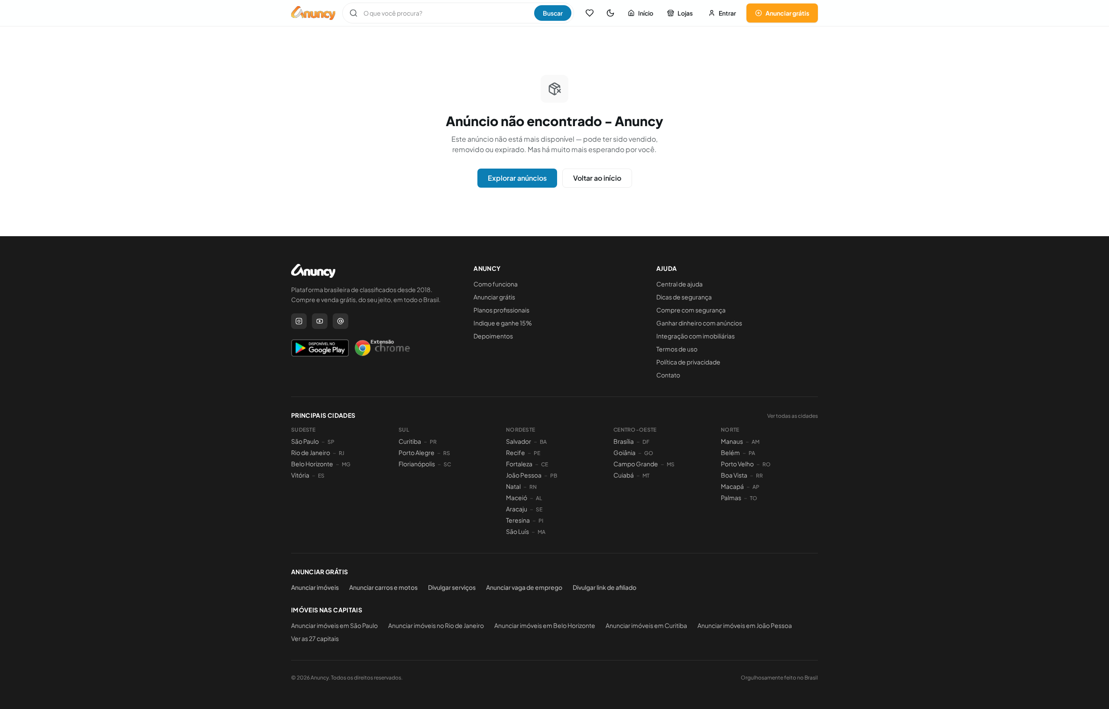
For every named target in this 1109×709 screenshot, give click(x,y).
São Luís (517, 531)
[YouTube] (320, 321)
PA (752, 453)
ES (321, 475)
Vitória (300, 475)
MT (645, 475)
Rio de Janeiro (310, 452)
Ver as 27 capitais (315, 638)
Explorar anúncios (517, 177)
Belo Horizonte (312, 464)
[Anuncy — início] (313, 13)
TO (753, 498)
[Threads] (340, 321)
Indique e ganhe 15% (502, 323)
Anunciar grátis (787, 13)
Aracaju (516, 509)
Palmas (731, 497)
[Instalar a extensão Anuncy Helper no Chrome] (382, 348)
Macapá (732, 486)
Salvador (518, 441)
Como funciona (495, 284)
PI (540, 520)
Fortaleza (519, 464)
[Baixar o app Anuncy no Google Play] (320, 348)
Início (645, 13)
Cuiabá (623, 475)
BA (543, 442)
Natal (513, 486)
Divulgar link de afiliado (604, 587)
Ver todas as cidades (792, 416)
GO (648, 453)
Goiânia (624, 452)
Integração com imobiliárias (695, 336)
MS (670, 464)
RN (533, 487)
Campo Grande (635, 464)
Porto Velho (737, 464)
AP (755, 487)
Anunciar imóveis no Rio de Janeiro (436, 625)
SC (447, 464)
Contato (668, 375)
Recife (515, 452)
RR (759, 475)
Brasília (623, 441)
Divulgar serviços (452, 587)
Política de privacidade (688, 362)
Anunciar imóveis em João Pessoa (744, 625)
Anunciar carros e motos (383, 587)
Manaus (732, 441)
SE (539, 509)
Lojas (685, 13)
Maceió (516, 497)
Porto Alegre (417, 452)
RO (766, 464)
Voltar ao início (597, 177)
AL (539, 498)
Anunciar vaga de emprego (524, 587)
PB (553, 475)
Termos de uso (676, 349)
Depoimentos (493, 336)
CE (544, 464)
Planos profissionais (501, 310)
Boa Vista (734, 475)
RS (446, 453)
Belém (730, 452)
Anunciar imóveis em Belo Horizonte (544, 625)
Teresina (518, 520)
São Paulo (305, 441)
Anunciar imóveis (315, 587)
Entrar (727, 13)
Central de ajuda (679, 284)
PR (433, 442)
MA (541, 532)
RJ (341, 453)
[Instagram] (299, 321)
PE (537, 453)
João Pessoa (524, 475)
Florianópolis (417, 464)
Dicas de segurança (684, 297)
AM (755, 442)
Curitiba (410, 441)
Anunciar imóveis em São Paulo (334, 625)
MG (346, 464)
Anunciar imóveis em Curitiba (646, 625)
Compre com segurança (691, 310)
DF (645, 442)
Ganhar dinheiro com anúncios (699, 323)
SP (331, 442)
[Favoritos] (589, 13)
